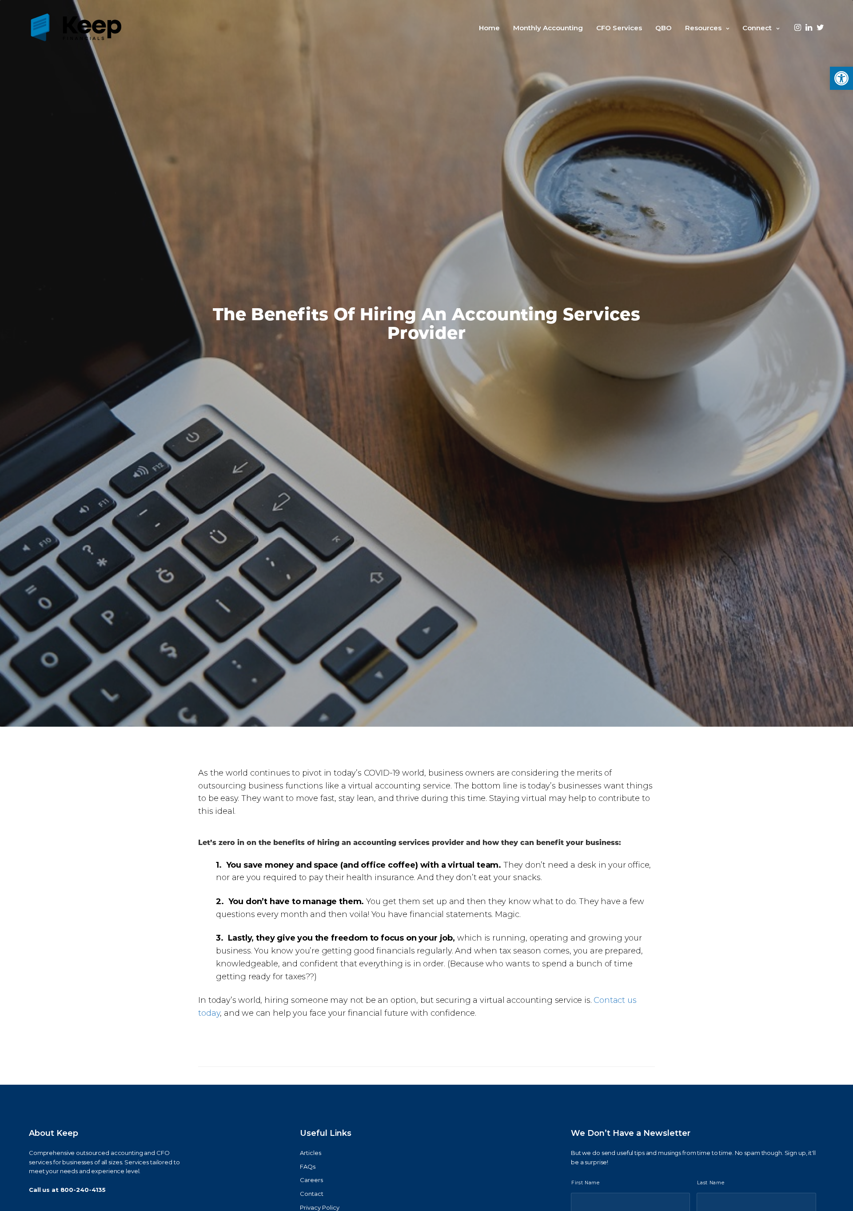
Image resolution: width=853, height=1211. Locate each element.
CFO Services (619, 28)
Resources (703, 28)
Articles (310, 1152)
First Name (585, 1183)
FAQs (307, 1166)
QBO (663, 28)
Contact (311, 1193)
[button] (841, 78)
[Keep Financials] (76, 28)
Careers (311, 1179)
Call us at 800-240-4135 (67, 1189)
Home (489, 28)
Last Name (710, 1183)
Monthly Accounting (548, 28)
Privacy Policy (319, 1207)
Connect (757, 28)
